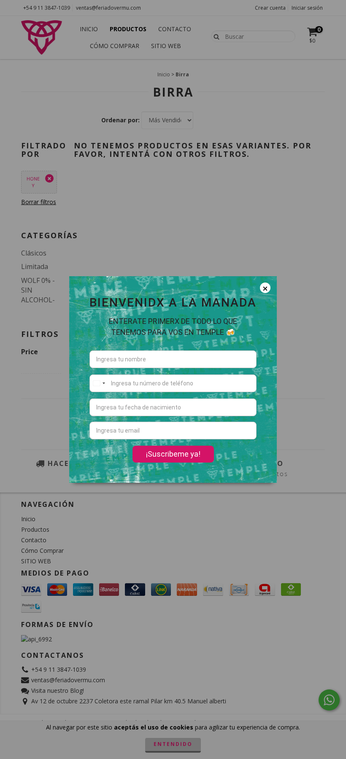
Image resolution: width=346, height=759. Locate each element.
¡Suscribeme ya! (173, 453)
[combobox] (99, 383)
